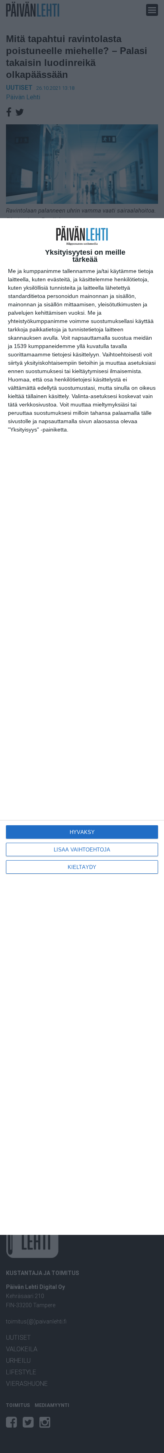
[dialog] (82, 726)
